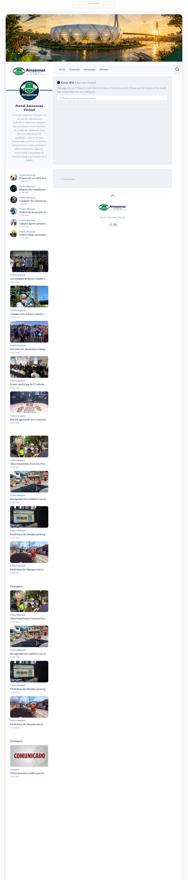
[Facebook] (115, 224)
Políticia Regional (17, 275)
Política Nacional (27, 175)
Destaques (14, 769)
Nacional (74, 69)
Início (62, 69)
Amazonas (89, 69)
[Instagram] (110, 224)
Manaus (103, 69)
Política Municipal (17, 460)
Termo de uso (69, 179)
